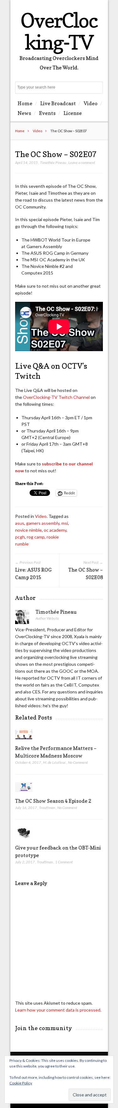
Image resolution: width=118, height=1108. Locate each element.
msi (64, 523)
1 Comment (64, 862)
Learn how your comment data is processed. (58, 1010)
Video (91, 103)
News (24, 113)
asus (19, 523)
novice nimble (28, 530)
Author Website (47, 618)
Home (25, 103)
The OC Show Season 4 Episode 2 (53, 801)
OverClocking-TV (58, 31)
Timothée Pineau (53, 162)
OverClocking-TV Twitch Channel (56, 397)
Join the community (43, 1028)
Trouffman (47, 807)
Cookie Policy (20, 1083)
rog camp (36, 537)
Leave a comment (81, 162)
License (73, 113)
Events (47, 113)
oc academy (55, 530)
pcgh (20, 537)
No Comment (78, 762)
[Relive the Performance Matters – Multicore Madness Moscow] (23, 740)
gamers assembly (42, 523)
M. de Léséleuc (54, 762)
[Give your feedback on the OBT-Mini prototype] (23, 840)
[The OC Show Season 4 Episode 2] (23, 793)
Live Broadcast (58, 103)
